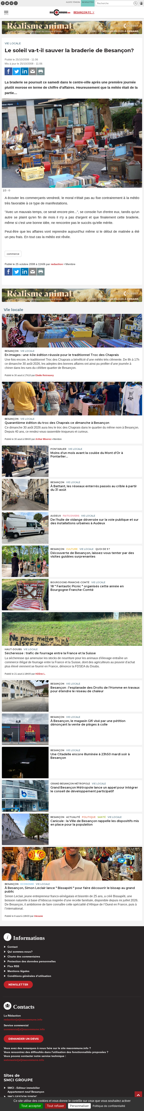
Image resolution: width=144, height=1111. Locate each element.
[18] (25, 594)
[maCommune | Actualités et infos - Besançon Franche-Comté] (60, 12)
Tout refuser (55, 1106)
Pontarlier (58, 449)
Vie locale (13, 43)
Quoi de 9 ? (102, 549)
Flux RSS (13, 966)
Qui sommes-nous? (20, 951)
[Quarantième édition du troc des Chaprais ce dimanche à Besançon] (72, 398)
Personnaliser (79, 1106)
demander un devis (23, 1038)
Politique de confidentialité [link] (109, 1105)
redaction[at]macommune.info (23, 1019)
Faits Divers (71, 515)
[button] (135, 3)
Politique (89, 817)
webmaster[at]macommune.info (24, 1059)
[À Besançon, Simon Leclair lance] (72, 864)
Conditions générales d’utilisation (29, 975)
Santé (102, 817)
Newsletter (18, 984)
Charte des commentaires (24, 956)
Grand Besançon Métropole (70, 783)
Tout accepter (31, 1106)
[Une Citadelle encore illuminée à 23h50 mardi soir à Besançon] (25, 762)
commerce (13, 253)
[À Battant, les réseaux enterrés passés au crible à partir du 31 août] (25, 494)
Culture (72, 549)
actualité (73, 817)
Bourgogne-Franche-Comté (69, 582)
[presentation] (129, 183)
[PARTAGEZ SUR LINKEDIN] (24, 71)
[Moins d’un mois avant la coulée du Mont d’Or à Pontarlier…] (25, 461)
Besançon (12, 351)
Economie (27, 884)
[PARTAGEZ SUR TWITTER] (16, 71)
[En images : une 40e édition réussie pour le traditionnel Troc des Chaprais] (72, 331)
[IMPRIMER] (40, 71)
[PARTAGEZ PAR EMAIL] (32, 71)
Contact (13, 946)
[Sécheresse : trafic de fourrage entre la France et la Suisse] (72, 629)
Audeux (55, 515)
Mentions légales (18, 971)
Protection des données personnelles (32, 961)
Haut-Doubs (13, 649)
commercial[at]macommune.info (24, 1029)
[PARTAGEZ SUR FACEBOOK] (8, 71)
